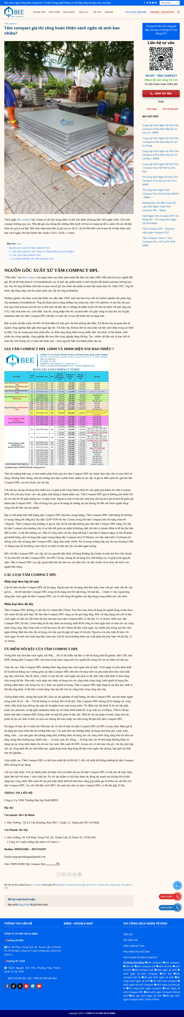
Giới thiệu (54, 12)
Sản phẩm (68, 12)
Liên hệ (109, 12)
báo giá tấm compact (64, 884)
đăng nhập (24, 904)
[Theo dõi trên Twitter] (147, 3)
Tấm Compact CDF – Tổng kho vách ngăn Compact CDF (158, 230)
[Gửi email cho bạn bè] (69, 874)
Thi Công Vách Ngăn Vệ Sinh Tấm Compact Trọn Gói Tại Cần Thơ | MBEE (160, 180)
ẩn (19, 243)
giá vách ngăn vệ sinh (83, 884)
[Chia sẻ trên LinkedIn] (79, 874)
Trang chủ (39, 12)
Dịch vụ (83, 12)
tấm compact (10, 24)
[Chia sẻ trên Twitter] (64, 874)
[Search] (178, 12)
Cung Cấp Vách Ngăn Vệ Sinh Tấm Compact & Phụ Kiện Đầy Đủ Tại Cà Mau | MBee (160, 155)
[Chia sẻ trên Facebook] (58, 874)
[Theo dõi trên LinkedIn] (153, 3)
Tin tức (97, 12)
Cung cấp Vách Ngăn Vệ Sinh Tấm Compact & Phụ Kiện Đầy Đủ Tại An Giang (160, 142)
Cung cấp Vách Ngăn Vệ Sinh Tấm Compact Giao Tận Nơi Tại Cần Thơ (160, 168)
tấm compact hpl (112, 884)
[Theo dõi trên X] (20, 986)
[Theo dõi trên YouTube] (156, 3)
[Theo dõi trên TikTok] (14, 986)
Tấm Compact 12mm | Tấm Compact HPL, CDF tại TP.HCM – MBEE (159, 241)
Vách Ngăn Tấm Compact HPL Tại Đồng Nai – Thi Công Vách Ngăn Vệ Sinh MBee (160, 219)
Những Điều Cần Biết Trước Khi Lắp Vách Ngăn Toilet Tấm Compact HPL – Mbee (159, 206)
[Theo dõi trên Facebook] (145, 3)
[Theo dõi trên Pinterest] (150, 3)
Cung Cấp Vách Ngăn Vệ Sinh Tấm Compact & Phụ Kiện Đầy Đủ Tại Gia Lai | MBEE (160, 129)
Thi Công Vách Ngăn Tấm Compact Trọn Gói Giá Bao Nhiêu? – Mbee (160, 193)
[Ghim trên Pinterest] (74, 874)
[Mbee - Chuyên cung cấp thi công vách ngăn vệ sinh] (16, 12)
